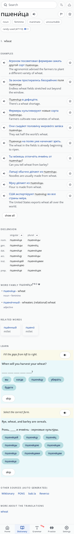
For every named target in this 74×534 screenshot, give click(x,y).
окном (17, 80)
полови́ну (33, 126)
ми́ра (22, 198)
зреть (57, 141)
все (53, 194)
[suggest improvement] (61, 14)
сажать (57, 61)
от (50, 156)
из (41, 171)
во (49, 194)
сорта (54, 110)
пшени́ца (9, 291)
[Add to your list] (69, 14)
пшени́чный (11, 302)
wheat (4, 511)
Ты (11, 156)
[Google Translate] (61, 4)
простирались (31, 80)
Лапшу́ (13, 171)
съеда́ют (20, 126)
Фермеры (15, 110)
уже (36, 141)
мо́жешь (18, 156)
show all (10, 215)
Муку (12, 183)
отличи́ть (31, 156)
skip (8, 398)
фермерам (45, 61)
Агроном (14, 61)
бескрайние (49, 80)
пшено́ (30, 327)
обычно (23, 171)
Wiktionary (8, 493)
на (23, 141)
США (12, 194)
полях (30, 141)
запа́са (59, 126)
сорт (22, 65)
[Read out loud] (34, 14)
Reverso (44, 493)
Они (12, 126)
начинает (46, 141)
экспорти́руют (25, 194)
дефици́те (30, 99)
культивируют (31, 110)
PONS (21, 493)
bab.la (32, 493)
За (10, 80)
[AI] (69, 4)
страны (13, 198)
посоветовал (29, 61)
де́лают (34, 171)
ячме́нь (43, 156)
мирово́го (47, 126)
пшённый (10, 327)
